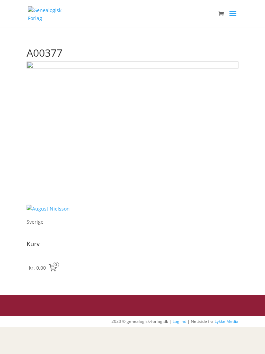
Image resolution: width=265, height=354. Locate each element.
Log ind (179, 321)
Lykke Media (226, 321)
